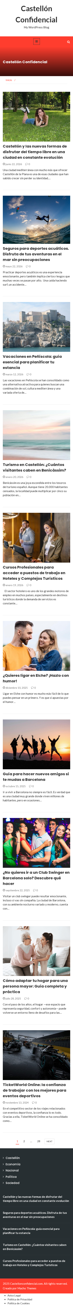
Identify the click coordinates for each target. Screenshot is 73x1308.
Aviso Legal (14, 1295)
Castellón (15, 139)
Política (13, 767)
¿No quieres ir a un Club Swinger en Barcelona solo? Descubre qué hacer (36, 878)
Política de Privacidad (19, 1299)
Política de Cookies (18, 1303)
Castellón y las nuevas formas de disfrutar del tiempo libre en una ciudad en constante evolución (35, 152)
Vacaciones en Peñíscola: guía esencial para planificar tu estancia (32, 362)
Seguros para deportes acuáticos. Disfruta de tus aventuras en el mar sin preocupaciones (36, 254)
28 (38, 1141)
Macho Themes (26, 1288)
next (49, 1141)
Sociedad (14, 241)
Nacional (14, 865)
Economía (13, 1164)
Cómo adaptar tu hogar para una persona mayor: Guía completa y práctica (35, 986)
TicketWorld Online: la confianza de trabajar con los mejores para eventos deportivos (34, 1090)
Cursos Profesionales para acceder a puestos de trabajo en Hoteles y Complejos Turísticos (34, 573)
